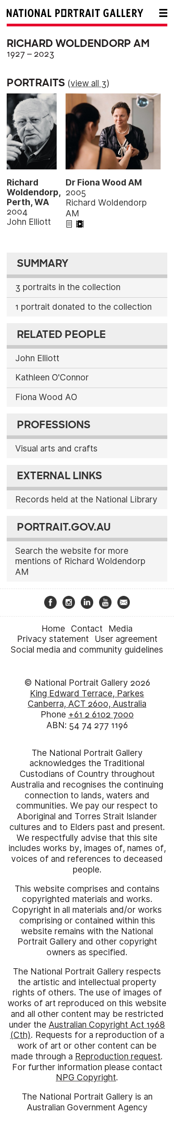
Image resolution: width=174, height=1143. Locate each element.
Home (53, 629)
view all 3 (88, 83)
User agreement (126, 639)
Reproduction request (118, 1056)
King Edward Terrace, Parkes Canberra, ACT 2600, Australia (87, 698)
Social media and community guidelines (87, 650)
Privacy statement (53, 639)
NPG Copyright (86, 1077)
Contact (87, 629)
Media (120, 629)
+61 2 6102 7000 (101, 714)
